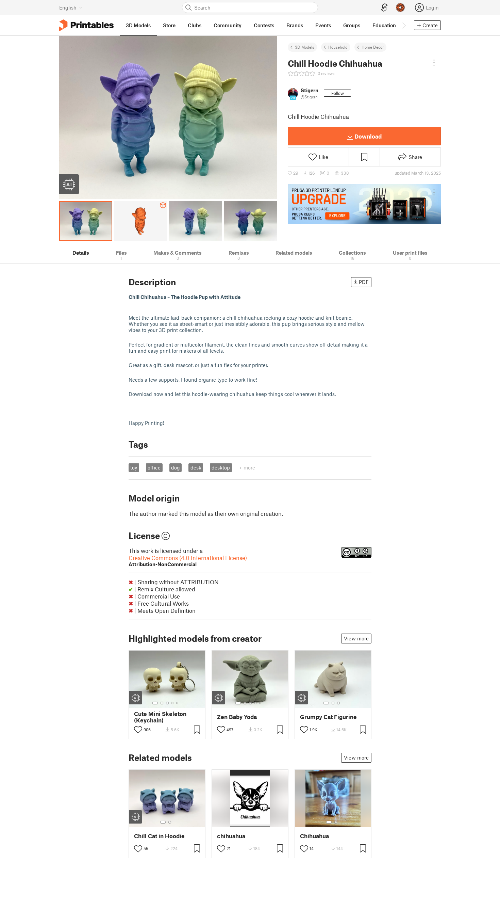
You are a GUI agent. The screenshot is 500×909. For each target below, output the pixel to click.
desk (195, 467)
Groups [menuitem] (351, 25)
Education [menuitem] (384, 25)
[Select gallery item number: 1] (155, 703)
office (154, 467)
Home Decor (373, 47)
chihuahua (231, 836)
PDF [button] (364, 282)
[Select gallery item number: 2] (162, 703)
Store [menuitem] (169, 25)
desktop (221, 467)
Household (338, 47)
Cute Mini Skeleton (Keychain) (160, 717)
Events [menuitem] (323, 25)
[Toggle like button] (138, 729)
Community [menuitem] (227, 25)
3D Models (304, 47)
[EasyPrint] (384, 8)
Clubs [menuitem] (194, 25)
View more (356, 638)
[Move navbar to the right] (403, 25)
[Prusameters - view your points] (400, 7)
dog (175, 467)
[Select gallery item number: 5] (177, 703)
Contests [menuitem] (264, 25)
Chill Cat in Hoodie (159, 836)
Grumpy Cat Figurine (328, 717)
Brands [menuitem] (294, 25)
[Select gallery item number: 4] (172, 703)
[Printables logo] (86, 25)
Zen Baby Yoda (237, 717)
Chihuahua (314, 836)
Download (368, 136)
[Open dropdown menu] (434, 63)
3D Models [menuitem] (138, 25)
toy (133, 467)
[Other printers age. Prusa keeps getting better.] (364, 204)
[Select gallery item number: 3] (167, 703)
